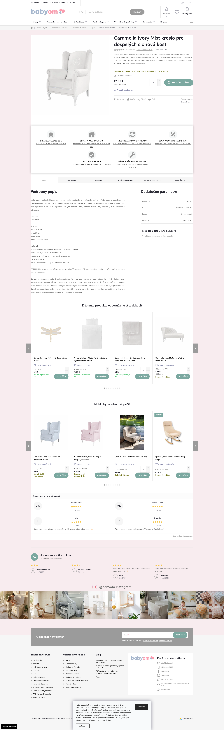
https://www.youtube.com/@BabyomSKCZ (175, 684)
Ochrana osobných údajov (42, 691)
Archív (98, 677)
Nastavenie (83, 726)
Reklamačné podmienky (41, 684)
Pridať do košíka (181, 82)
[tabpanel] (51, 348)
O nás (35, 674)
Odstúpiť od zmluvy (9, 726)
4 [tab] (111, 388)
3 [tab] (108, 388)
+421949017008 (167, 667)
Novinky (68, 660)
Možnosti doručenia (125, 75)
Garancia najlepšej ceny (74, 687)
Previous (28, 348)
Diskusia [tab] (98, 180)
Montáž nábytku (71, 684)
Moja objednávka (39, 697)
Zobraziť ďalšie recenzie (182, 536)
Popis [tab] (44, 180)
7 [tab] (117, 388)
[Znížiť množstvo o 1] (159, 84)
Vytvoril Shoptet (187, 719)
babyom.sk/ (165, 675)
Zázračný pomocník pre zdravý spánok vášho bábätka (110, 667)
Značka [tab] (125, 180)
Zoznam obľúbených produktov (77, 681)
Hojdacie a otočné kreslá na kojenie (158, 236)
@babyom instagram (115, 587)
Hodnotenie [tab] (71, 180)
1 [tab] (104, 388)
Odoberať (180, 635)
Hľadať (137, 12)
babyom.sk (165, 671)
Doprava (72, 3)
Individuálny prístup (59, 3)
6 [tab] (115, 388)
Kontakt (45, 3)
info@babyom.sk (167, 663)
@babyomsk (165, 689)
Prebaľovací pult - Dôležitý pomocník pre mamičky (109, 661)
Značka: (187, 99)
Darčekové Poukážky (73, 667)
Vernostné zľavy (71, 670)
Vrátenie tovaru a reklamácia (43, 687)
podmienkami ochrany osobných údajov (157, 641)
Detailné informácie (137, 63)
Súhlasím (141, 707)
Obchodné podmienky (41, 680)
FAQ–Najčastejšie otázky (42, 694)
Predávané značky (72, 674)
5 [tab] (113, 388)
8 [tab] (119, 388)
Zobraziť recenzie (56, 559)
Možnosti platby (39, 677)
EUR (186, 3)
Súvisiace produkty (151, 180)
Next (195, 348)
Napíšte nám (35, 3)
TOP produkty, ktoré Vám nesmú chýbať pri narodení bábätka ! (107, 672)
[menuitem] (37, 22)
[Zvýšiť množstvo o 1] (159, 81)
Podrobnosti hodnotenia (144, 50)
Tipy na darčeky (71, 664)
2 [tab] (106, 388)
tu (110, 720)
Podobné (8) (178, 180)
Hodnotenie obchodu (73, 677)
